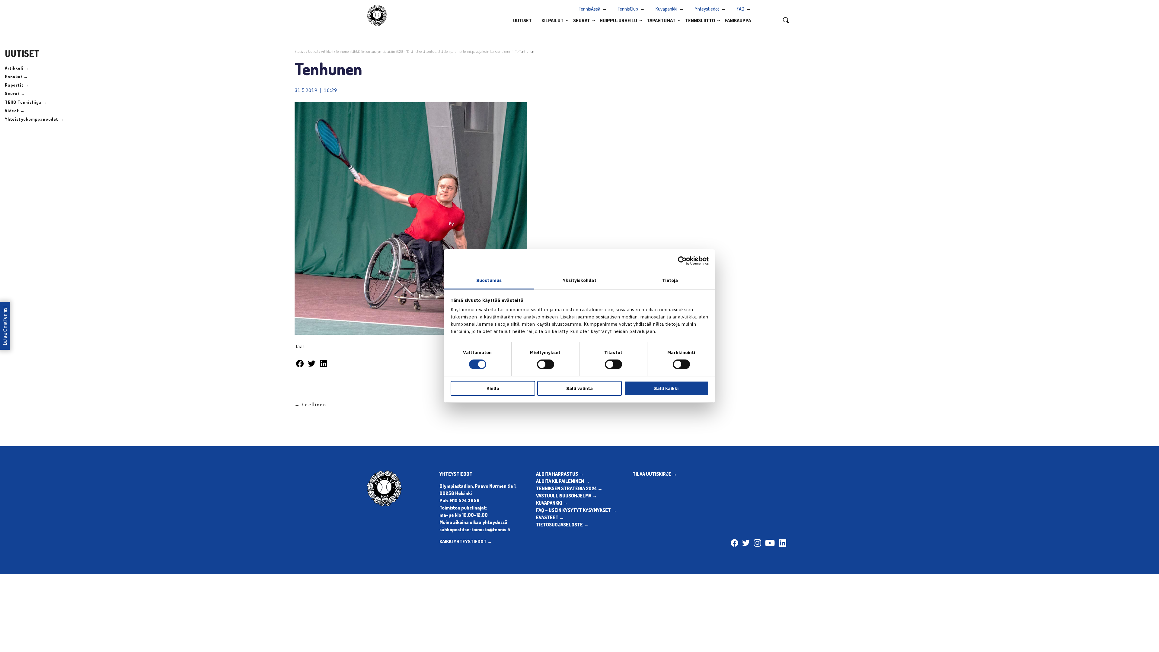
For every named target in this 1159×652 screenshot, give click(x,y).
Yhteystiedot (707, 9)
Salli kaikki (666, 388)
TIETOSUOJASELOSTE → (562, 525)
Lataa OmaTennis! (5, 326)
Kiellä (493, 388)
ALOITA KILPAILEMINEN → (563, 481)
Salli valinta (579, 388)
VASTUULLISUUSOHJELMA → (566, 496)
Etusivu (300, 51)
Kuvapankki (666, 9)
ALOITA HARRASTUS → (560, 474)
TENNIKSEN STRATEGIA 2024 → (569, 488)
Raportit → (17, 85)
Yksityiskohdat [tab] (579, 280)
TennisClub (628, 9)
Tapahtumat (661, 21)
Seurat (581, 21)
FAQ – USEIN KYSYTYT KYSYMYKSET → (576, 510)
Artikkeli (327, 51)
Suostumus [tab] (489, 280)
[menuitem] (522, 20)
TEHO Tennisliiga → (26, 102)
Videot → (14, 110)
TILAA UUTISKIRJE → (655, 474)
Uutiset (522, 21)
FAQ (740, 9)
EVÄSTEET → (550, 517)
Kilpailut (552, 21)
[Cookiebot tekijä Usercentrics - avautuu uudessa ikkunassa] (682, 260)
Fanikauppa (738, 21)
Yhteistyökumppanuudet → (34, 119)
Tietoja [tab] (670, 280)
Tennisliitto (700, 21)
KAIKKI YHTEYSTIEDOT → (465, 542)
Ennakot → (16, 76)
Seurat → (15, 93)
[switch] (545, 364)
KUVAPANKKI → (552, 503)
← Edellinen (311, 404)
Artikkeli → (17, 68)
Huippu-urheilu (618, 21)
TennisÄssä (589, 9)
